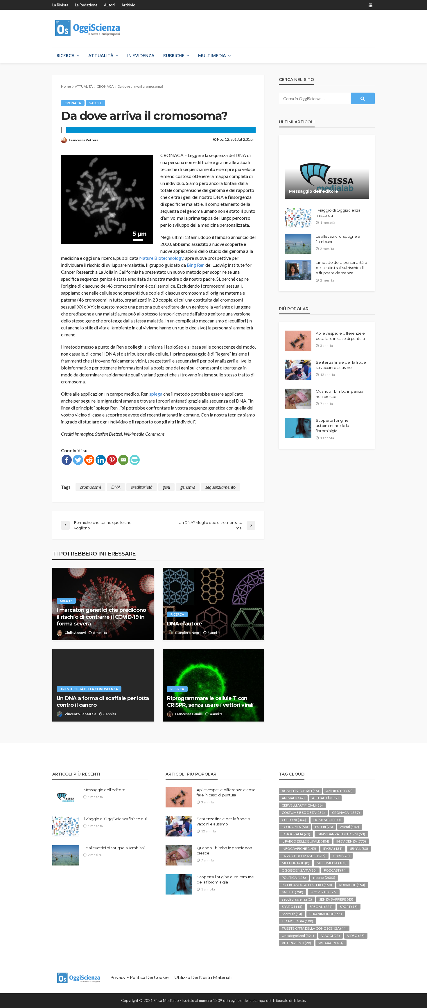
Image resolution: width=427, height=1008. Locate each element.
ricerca (177, 614)
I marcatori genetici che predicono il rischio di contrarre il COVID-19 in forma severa (101, 617)
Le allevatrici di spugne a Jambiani (338, 239)
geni (166, 487)
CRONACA (72, 103)
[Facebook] (67, 460)
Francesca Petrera (83, 140)
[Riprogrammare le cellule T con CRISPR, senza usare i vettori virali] (213, 685)
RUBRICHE (173, 55)
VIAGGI (330, 935)
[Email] (123, 460)
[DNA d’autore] (213, 604)
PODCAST (335, 870)
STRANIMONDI (325, 914)
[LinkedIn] (101, 460)
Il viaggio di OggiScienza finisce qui (338, 213)
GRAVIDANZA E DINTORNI (341, 834)
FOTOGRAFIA (296, 834)
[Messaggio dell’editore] (327, 171)
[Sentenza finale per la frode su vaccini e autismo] (298, 370)
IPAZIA (332, 848)
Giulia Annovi (75, 632)
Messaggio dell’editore (313, 191)
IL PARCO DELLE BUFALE (305, 841)
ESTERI (324, 827)
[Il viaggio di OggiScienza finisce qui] (298, 218)
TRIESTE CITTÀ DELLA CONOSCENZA (89, 689)
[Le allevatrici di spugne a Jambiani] (298, 244)
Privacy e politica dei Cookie (139, 977)
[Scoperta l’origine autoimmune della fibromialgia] (298, 428)
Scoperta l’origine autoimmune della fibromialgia (332, 425)
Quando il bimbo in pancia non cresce (339, 394)
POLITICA (294, 877)
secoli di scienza (297, 899)
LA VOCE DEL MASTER (304, 856)
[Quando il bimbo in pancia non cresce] (298, 399)
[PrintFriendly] (135, 460)
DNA (116, 487)
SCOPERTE (324, 892)
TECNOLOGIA (297, 921)
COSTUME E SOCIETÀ (303, 812)
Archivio (128, 5)
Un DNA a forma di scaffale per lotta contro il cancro (103, 701)
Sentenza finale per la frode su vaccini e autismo (341, 365)
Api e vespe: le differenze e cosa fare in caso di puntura (340, 336)
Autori (109, 5)
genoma (187, 487)
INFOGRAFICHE (299, 848)
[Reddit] (89, 460)
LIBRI (341, 856)
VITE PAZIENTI (296, 943)
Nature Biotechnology (161, 258)
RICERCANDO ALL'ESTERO (307, 885)
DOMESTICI (327, 820)
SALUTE (95, 103)
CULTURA (294, 820)
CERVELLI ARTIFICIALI (302, 805)
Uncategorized (298, 935)
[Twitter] (78, 460)
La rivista (60, 5)
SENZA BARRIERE (336, 899)
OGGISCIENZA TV (299, 870)
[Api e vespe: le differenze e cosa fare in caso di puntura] (298, 341)
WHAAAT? (331, 943)
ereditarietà (141, 487)
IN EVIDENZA (141, 55)
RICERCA (66, 55)
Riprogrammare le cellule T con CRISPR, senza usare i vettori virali (210, 701)
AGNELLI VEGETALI (300, 791)
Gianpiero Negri (187, 632)
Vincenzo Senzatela (80, 714)
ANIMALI (293, 798)
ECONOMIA (295, 827)
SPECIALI (321, 906)
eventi (349, 827)
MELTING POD (295, 863)
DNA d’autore (184, 624)
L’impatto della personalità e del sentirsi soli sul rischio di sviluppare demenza (341, 267)
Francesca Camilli (188, 714)
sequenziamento (220, 487)
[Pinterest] (112, 460)
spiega (155, 393)
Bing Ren (195, 265)
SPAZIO (292, 906)
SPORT (349, 906)
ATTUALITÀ (101, 55)
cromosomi (90, 487)
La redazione (86, 5)
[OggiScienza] (88, 28)
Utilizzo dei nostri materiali (203, 977)
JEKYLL (359, 848)
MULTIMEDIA (212, 55)
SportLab (292, 914)
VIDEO (356, 935)
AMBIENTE (339, 791)
